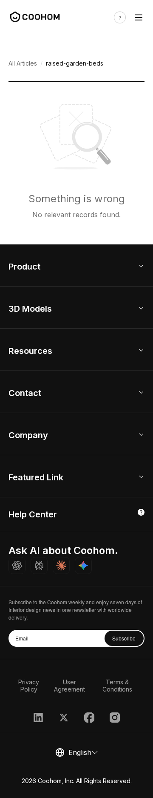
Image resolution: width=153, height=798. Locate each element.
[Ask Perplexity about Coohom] (39, 565)
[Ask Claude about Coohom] (61, 565)
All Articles (22, 63)
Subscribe (124, 638)
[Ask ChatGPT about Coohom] (17, 565)
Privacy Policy (28, 685)
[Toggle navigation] (138, 17)
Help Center (32, 514)
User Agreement (69, 685)
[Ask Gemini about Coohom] (83, 565)
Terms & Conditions (117, 685)
